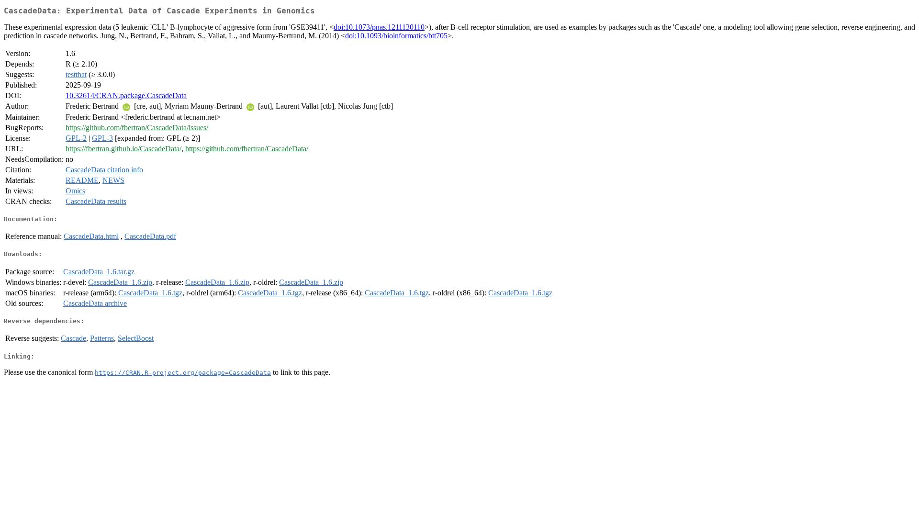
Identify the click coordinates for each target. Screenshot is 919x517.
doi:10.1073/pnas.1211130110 (379, 27)
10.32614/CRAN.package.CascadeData (126, 95)
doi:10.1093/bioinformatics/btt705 (396, 36)
